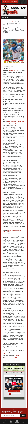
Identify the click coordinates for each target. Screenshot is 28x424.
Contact (17, 422)
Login (11, 422)
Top (23, 422)
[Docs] (10, 10)
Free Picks (5, 21)
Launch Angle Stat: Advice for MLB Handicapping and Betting (13, 122)
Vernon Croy (14, 376)
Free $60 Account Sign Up (14, 391)
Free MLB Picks (15, 357)
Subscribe (23, 415)
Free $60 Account (6, 1)
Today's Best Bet (14, 1)
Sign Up (4, 422)
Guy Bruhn (7, 36)
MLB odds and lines (13, 70)
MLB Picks (11, 21)
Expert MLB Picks (16, 360)
